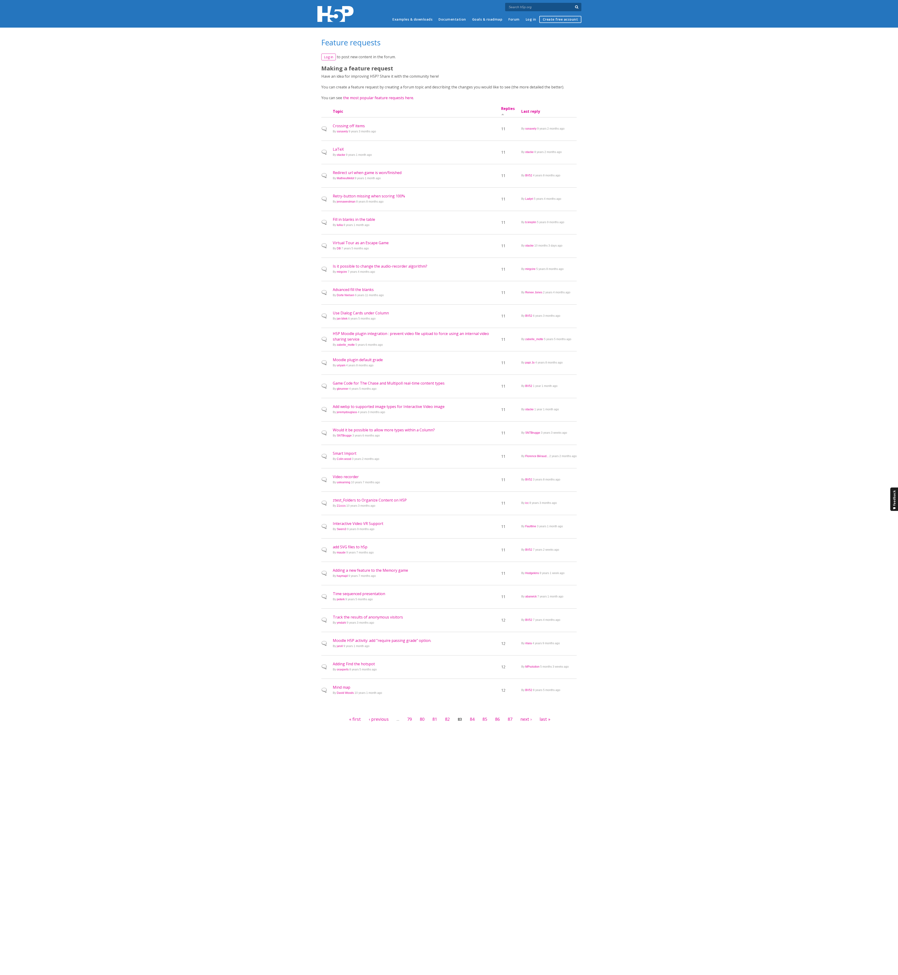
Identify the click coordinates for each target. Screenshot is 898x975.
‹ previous (379, 719)
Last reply (530, 111)
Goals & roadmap (487, 19)
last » (545, 719)
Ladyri (529, 198)
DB (339, 248)
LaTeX (338, 149)
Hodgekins (532, 573)
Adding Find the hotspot (354, 663)
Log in (531, 19)
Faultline (530, 526)
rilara (528, 643)
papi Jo (530, 362)
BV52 (528, 175)
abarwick (531, 596)
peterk (341, 599)
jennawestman (346, 201)
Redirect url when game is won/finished (367, 172)
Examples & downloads (412, 19)
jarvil (340, 646)
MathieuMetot (345, 178)
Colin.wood (344, 459)
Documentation (452, 19)
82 (447, 719)
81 (434, 719)
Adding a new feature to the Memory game (370, 570)
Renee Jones (533, 292)
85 (484, 719)
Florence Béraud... (537, 456)
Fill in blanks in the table (354, 219)
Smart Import (344, 453)
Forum (514, 19)
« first (355, 719)
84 (472, 719)
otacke (341, 154)
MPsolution (532, 666)
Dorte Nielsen (345, 295)
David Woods (345, 693)
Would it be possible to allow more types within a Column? (384, 430)
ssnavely (342, 131)
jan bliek (342, 318)
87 (510, 719)
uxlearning (343, 482)
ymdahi (341, 622)
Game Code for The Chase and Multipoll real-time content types (389, 383)
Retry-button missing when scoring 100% (369, 196)
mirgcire (342, 271)
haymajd (342, 576)
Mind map (341, 687)
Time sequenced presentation (359, 593)
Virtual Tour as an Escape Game (361, 242)
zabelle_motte (346, 344)
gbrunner (342, 388)
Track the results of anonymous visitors (368, 617)
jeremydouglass (347, 412)
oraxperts (343, 669)
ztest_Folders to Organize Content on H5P (370, 500)
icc (527, 503)
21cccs (341, 505)
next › (526, 719)
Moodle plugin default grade (358, 359)
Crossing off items (349, 125)
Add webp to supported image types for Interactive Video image (389, 406)
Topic (338, 111)
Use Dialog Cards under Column (361, 313)
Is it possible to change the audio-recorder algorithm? (380, 266)
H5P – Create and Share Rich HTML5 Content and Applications (335, 14)
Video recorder (346, 476)
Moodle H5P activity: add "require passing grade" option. (382, 640)
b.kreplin (530, 222)
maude (341, 552)
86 (497, 719)
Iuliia (340, 225)
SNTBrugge (344, 435)
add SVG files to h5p (350, 546)
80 (422, 719)
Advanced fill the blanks (353, 289)
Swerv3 (341, 529)
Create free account (560, 19)
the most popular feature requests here (378, 97)
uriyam (341, 365)
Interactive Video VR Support (358, 523)
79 (409, 719)
